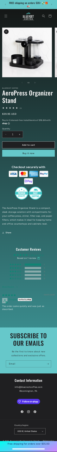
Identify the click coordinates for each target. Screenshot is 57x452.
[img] (9, 295)
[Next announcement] (51, 4)
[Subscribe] (48, 363)
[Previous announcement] (5, 4)
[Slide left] (22, 82)
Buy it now (28, 153)
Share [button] (8, 232)
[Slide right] (35, 82)
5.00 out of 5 (36, 255)
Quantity (6, 129)
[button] (6, 16)
